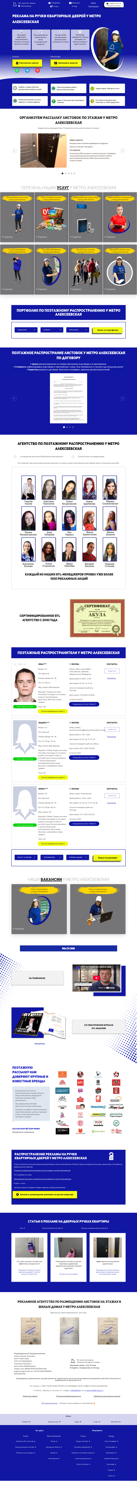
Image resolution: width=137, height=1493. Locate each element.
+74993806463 (75, 1390)
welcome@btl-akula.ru (95, 1390)
